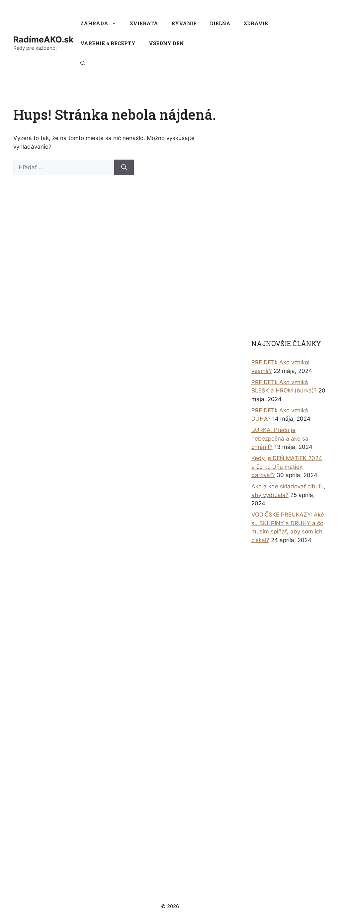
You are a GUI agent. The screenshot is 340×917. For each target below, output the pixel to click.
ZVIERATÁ (144, 23)
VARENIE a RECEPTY (107, 43)
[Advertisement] (289, 205)
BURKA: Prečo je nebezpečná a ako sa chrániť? (279, 438)
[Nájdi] (124, 168)
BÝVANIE (184, 23)
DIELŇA (220, 23)
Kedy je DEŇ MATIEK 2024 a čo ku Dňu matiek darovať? (286, 466)
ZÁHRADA (94, 23)
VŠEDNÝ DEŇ (166, 43)
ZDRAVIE (256, 23)
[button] (83, 63)
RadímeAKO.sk (43, 39)
